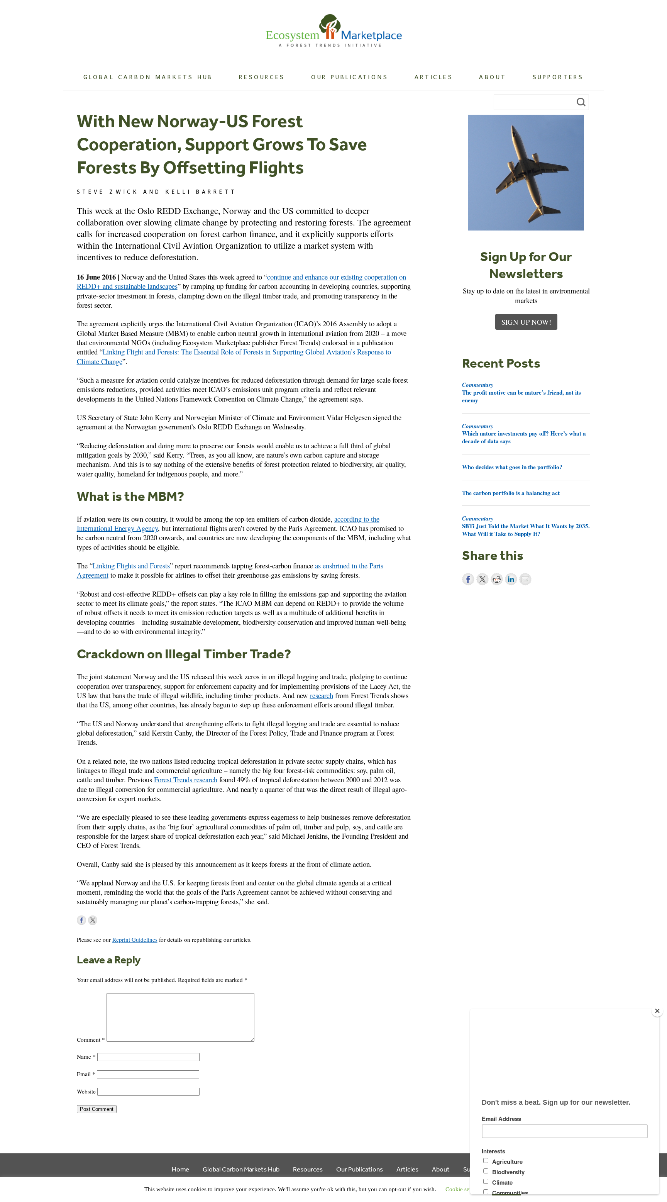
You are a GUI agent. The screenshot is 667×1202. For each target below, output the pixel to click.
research (321, 695)
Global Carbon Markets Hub (148, 76)
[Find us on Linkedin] (103, 920)
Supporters (558, 76)
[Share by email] (525, 579)
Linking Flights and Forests (131, 565)
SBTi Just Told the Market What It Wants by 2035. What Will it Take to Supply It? (526, 526)
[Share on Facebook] (468, 579)
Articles (434, 76)
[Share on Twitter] (482, 579)
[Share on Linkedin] (511, 579)
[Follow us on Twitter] (92, 920)
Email (86, 1074)
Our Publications (349, 76)
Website (86, 1091)
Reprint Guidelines (134, 939)
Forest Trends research (185, 779)
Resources (262, 76)
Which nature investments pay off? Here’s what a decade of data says (524, 434)
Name (86, 1056)
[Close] (657, 1011)
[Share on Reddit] (497, 579)
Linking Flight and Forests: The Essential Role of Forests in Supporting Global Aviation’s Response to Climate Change (234, 356)
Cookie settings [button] (463, 1189)
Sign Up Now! (526, 322)
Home (180, 1169)
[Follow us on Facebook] (81, 920)
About (492, 76)
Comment (91, 1039)
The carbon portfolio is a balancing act (511, 492)
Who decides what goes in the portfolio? (512, 467)
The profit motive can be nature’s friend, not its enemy (521, 392)
